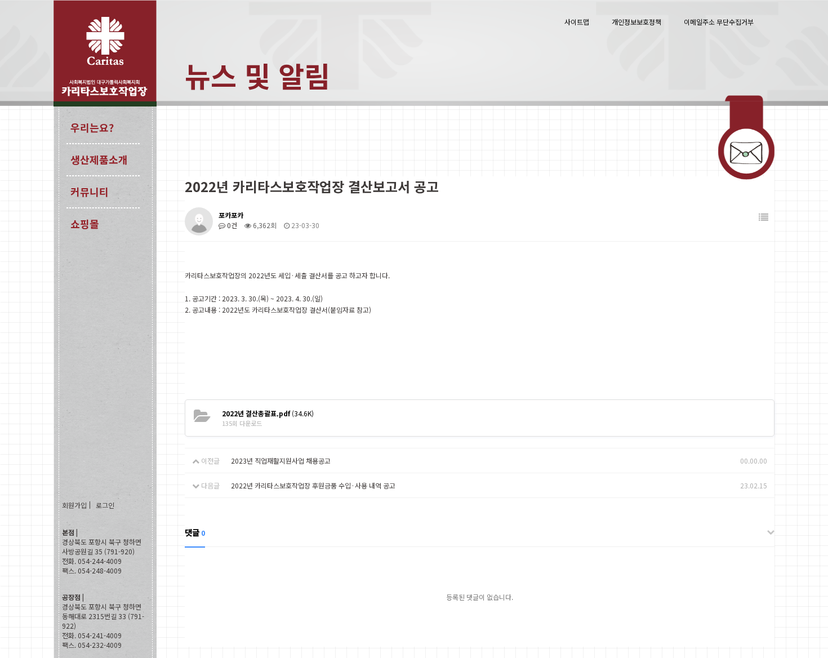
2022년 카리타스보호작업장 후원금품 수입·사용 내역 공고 (313, 485)
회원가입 (74, 505)
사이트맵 (576, 21)
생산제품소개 (99, 159)
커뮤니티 (89, 191)
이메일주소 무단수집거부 (719, 21)
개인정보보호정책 (636, 21)
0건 (231, 225)
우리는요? (92, 127)
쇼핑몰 (84, 223)
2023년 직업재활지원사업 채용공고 (281, 460)
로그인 (105, 505)
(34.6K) (268, 413)
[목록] (763, 217)
